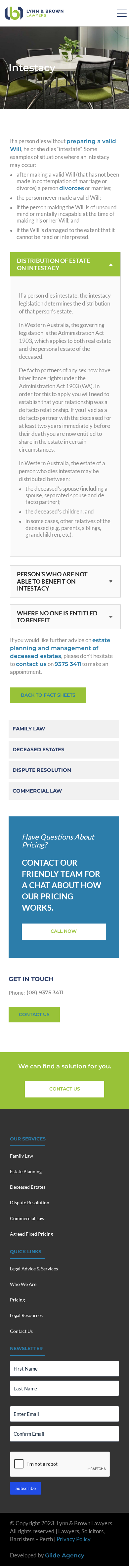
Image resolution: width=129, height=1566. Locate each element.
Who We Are (23, 1284)
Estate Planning (26, 1171)
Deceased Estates (38, 749)
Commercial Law (37, 791)
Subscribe (26, 1488)
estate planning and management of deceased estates (60, 648)
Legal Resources (26, 1315)
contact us (31, 664)
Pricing (17, 1299)
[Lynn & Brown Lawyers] (34, 13)
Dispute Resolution (42, 770)
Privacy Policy (74, 1539)
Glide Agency (64, 1555)
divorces (71, 188)
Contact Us (21, 1331)
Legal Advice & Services (34, 1268)
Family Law (29, 728)
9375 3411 (68, 664)
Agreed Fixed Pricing (31, 1234)
